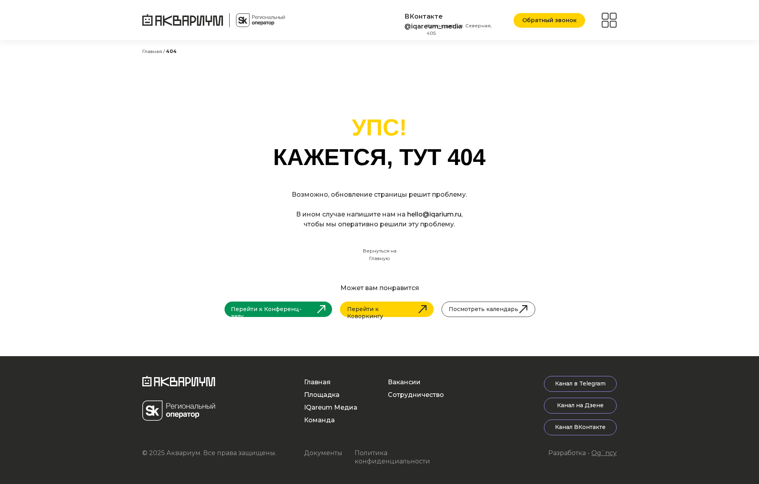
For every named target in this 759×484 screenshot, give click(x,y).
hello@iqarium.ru (434, 214)
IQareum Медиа (330, 407)
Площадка (322, 395)
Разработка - (582, 453)
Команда (319, 420)
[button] (549, 20)
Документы (323, 453)
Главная (317, 382)
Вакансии (404, 382)
